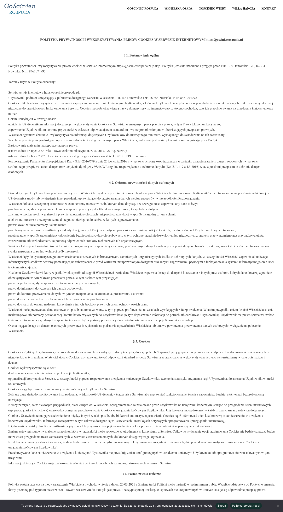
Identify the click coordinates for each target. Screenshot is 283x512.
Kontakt (268, 8)
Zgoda (222, 505)
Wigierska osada (178, 8)
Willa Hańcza (243, 8)
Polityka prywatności (246, 505)
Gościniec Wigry (212, 8)
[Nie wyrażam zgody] (278, 506)
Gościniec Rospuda (142, 8)
